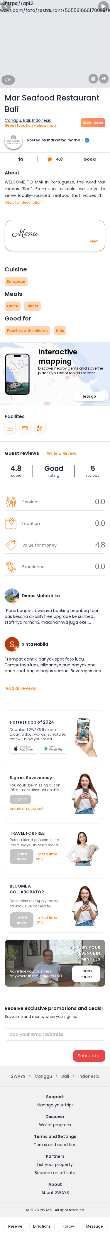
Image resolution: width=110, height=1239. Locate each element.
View (94, 241)
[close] (6, 6)
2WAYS (18, 1076)
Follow (68, 1226)
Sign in (20, 799)
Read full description (23, 202)
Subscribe (89, 1055)
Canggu (43, 1076)
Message (94, 1226)
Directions (42, 1226)
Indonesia (88, 1076)
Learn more (21, 856)
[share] (104, 78)
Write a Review (62, 453)
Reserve (15, 1226)
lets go (89, 396)
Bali (65, 1076)
